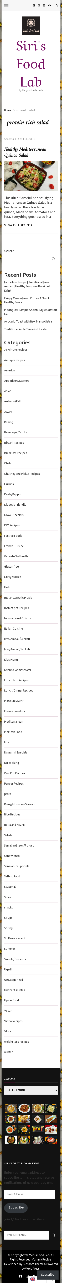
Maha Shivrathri (14, 701)
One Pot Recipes (14, 774)
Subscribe (16, 1207)
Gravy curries (12, 577)
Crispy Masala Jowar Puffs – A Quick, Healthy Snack (27, 301)
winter (8, 1052)
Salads (8, 836)
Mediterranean (13, 722)
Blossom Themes (34, 1264)
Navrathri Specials (15, 753)
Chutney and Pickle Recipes (22, 474)
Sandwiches (12, 856)
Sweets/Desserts (15, 960)
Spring (8, 929)
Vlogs (8, 1032)
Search (9, 251)
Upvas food (11, 1001)
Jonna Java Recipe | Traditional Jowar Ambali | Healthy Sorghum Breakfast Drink (27, 287)
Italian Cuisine (13, 629)
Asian (7, 391)
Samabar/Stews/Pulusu (19, 846)
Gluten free (11, 567)
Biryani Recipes (14, 443)
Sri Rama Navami (14, 939)
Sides (7, 898)
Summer (9, 949)
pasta (7, 794)
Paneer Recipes (14, 784)
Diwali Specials (14, 515)
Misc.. (8, 743)
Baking (8, 423)
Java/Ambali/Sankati (17, 639)
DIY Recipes (12, 526)
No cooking (11, 763)
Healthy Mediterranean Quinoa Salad (25, 152)
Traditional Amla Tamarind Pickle (25, 330)
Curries (9, 484)
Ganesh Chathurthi (16, 557)
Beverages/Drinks (15, 433)
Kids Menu (11, 660)
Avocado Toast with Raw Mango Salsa (28, 322)
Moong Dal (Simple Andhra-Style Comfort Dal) (30, 312)
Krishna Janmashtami (17, 670)
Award (8, 412)
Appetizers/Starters (16, 381)
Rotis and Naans (14, 825)
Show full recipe (17, 226)
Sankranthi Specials (16, 867)
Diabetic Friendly (15, 505)
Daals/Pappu (12, 495)
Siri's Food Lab (31, 61)
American (10, 371)
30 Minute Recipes (16, 350)
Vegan (8, 1011)
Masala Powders (14, 712)
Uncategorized (13, 980)
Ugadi (8, 970)
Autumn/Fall (12, 402)
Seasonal (10, 887)
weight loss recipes (16, 1042)
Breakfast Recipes (15, 453)
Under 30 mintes (14, 990)
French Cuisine (14, 546)
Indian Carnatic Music (18, 598)
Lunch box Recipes (16, 681)
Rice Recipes (12, 815)
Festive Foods (13, 536)
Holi (7, 588)
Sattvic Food (12, 877)
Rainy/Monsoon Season (19, 805)
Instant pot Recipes (16, 608)
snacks (8, 908)
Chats (8, 464)
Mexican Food (13, 732)
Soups (8, 918)
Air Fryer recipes (14, 361)
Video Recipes (13, 1022)
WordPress (32, 1269)
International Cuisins (18, 619)
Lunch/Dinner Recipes (18, 691)
